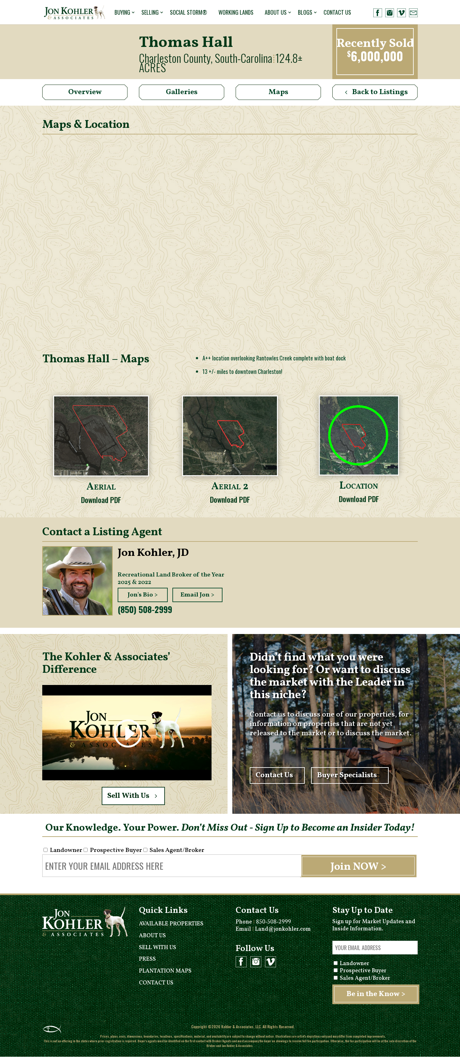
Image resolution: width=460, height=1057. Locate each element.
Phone (263, 922)
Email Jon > (197, 595)
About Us (276, 12)
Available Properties (171, 924)
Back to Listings (380, 92)
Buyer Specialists (347, 775)
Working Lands (235, 12)
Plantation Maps (165, 971)
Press (147, 959)
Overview (85, 92)
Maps (278, 92)
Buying (122, 12)
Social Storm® (188, 12)
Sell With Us (128, 796)
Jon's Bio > (143, 595)
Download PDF (101, 499)
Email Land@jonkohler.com (273, 929)
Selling (150, 12)
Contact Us (337, 12)
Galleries (181, 92)
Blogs (305, 12)
